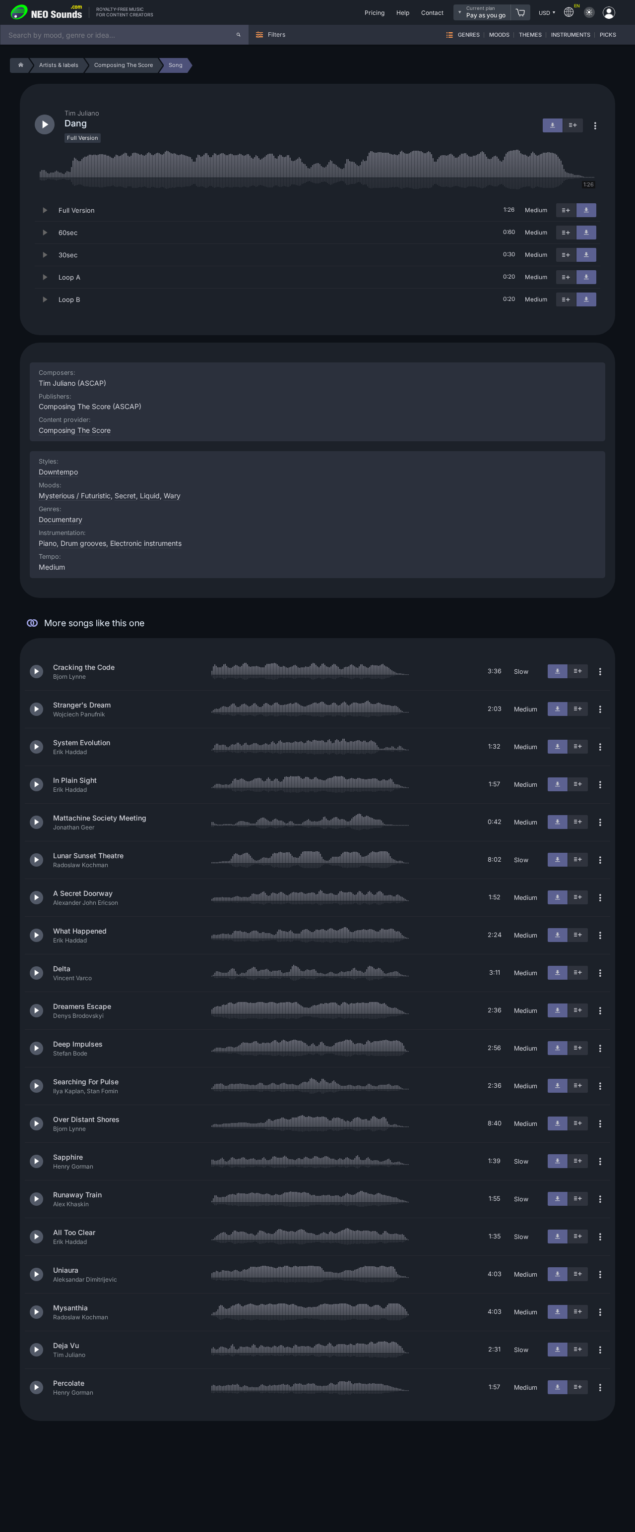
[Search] (239, 35)
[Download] (586, 210)
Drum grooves (83, 543)
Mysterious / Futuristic (75, 495)
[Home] (19, 65)
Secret (125, 495)
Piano (48, 543)
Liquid (150, 495)
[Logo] (46, 12)
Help (402, 12)
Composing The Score (75, 430)
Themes (530, 35)
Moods (499, 35)
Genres (469, 35)
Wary (172, 495)
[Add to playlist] (566, 210)
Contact (432, 12)
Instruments (570, 35)
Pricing (374, 12)
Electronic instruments (146, 543)
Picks (608, 35)
